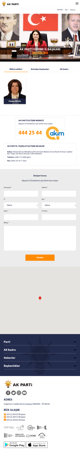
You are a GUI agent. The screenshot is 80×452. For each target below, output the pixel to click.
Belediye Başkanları (40, 69)
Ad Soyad (8, 187)
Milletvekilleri (15, 69)
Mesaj (6, 223)
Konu (6, 211)
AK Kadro (64, 69)
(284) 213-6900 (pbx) (23, 157)
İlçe (43, 199)
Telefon (45, 187)
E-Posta (44, 211)
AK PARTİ (60, 10)
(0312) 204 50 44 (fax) (15, 420)
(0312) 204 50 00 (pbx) (15, 414)
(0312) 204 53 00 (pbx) (15, 417)
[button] (40, 298)
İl (5, 199)
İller (66, 10)
